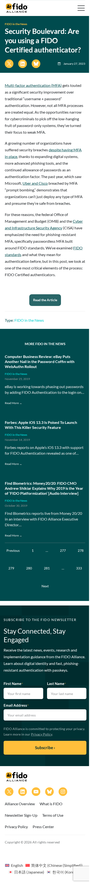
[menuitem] (14, 865)
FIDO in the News (16, 24)
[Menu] (80, 8)
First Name (13, 683)
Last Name (56, 683)
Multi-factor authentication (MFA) (33, 85)
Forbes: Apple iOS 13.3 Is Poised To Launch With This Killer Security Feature (41, 425)
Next (45, 586)
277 (63, 550)
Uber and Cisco (35, 183)
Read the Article (45, 300)
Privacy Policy (41, 734)
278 (81, 550)
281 (47, 568)
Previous (13, 550)
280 (29, 568)
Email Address (16, 705)
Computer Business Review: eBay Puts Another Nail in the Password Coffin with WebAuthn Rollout (39, 361)
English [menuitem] (17, 865)
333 (79, 568)
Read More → (13, 403)
